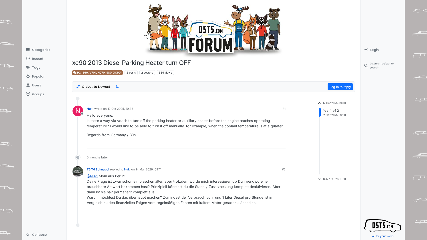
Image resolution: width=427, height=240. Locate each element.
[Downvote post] (283, 143)
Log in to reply (340, 87)
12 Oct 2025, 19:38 (120, 108)
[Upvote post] (271, 143)
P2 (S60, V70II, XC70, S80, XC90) (99, 72)
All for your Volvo (382, 236)
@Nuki (92, 176)
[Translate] (266, 143)
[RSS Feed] (117, 86)
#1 (284, 108)
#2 (284, 169)
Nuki (90, 108)
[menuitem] (382, 49)
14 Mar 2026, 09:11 (148, 169)
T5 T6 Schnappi (98, 169)
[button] (44, 234)
